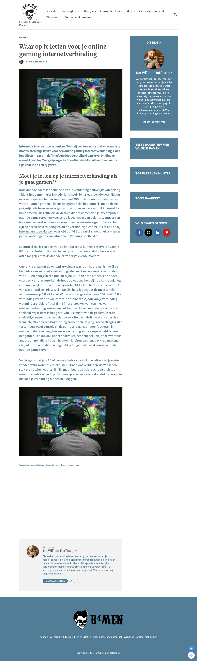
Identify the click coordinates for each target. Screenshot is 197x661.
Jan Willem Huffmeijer (36, 61)
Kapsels (51, 11)
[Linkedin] (158, 233)
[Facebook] (139, 233)
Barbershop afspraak (152, 11)
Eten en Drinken (110, 11)
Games (23, 37)
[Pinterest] (167, 233)
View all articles (55, 581)
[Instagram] (148, 233)
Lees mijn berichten (154, 122)
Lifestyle (88, 11)
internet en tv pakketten (36, 231)
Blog (129, 11)
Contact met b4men (77, 17)
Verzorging (69, 11)
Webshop (52, 17)
